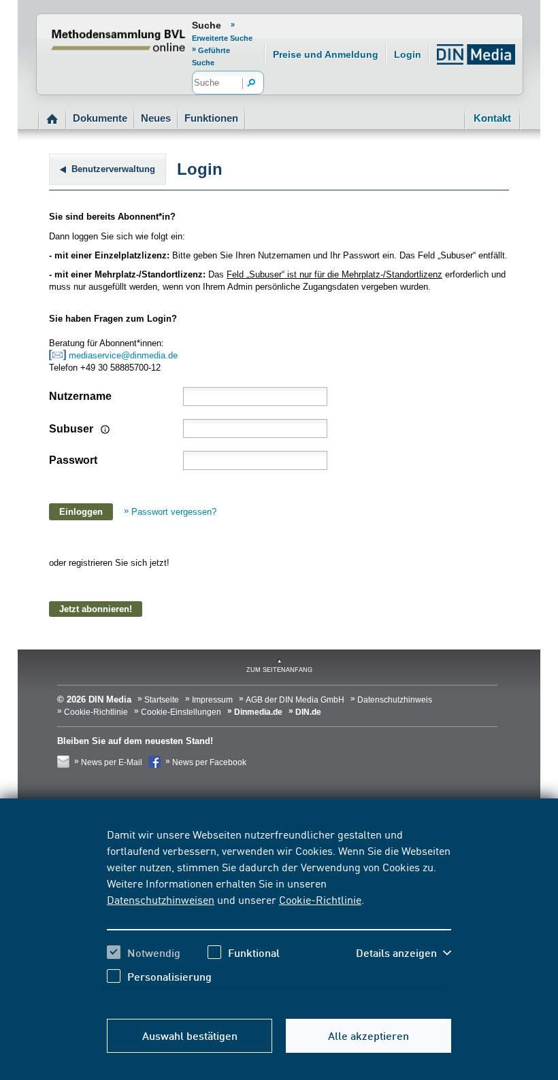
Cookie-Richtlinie (320, 899)
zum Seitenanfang (279, 669)
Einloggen (81, 512)
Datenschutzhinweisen (160, 899)
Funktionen (211, 118)
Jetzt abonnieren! (95, 609)
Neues (156, 118)
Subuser (72, 429)
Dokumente (100, 118)
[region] (279, 915)
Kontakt (492, 118)
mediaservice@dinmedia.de (124, 355)
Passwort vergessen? (173, 512)
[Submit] (251, 83)
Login (407, 54)
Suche (206, 25)
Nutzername (80, 396)
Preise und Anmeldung (325, 54)
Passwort (73, 460)
